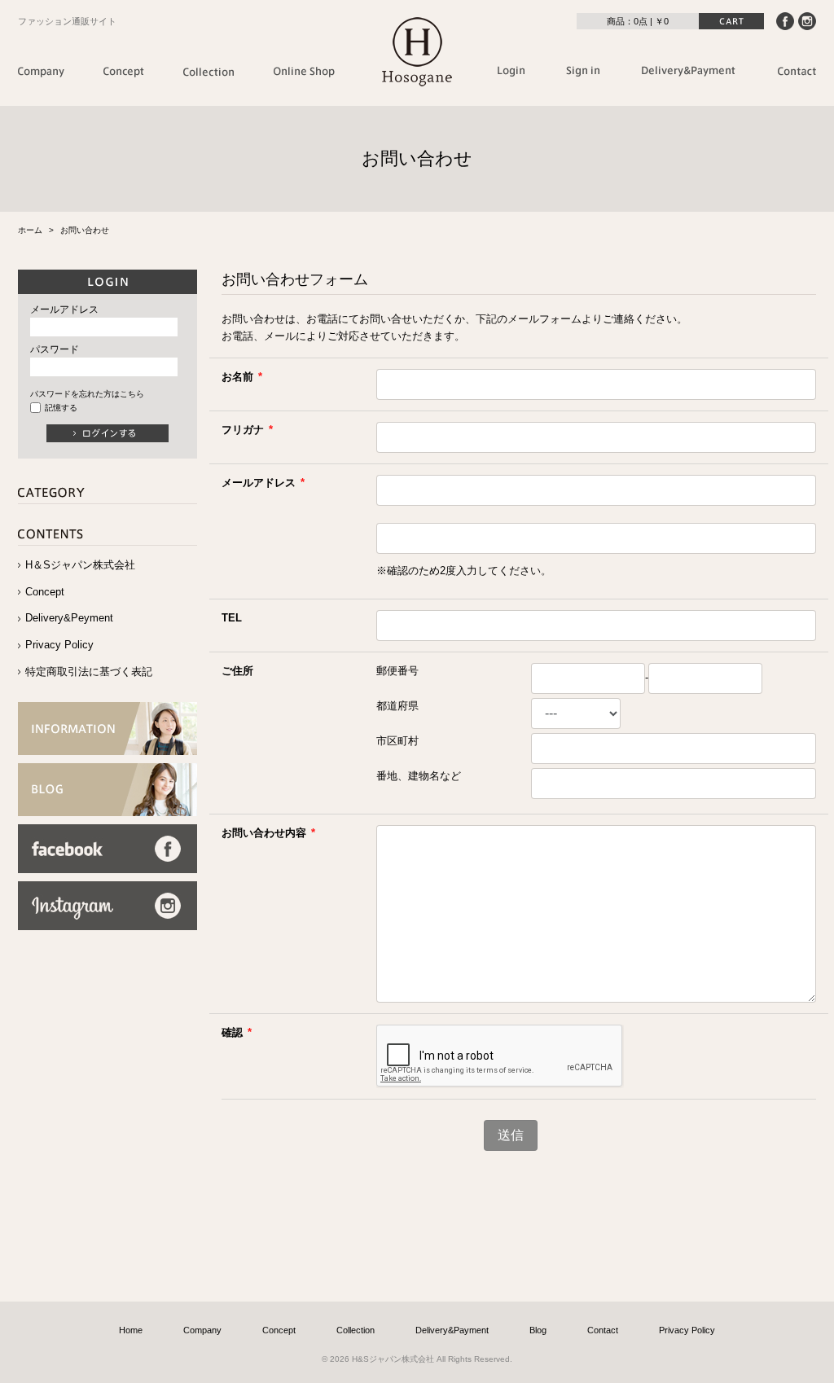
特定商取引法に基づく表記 (88, 671)
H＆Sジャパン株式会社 (80, 565)
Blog (537, 1330)
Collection (355, 1330)
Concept (44, 592)
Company (202, 1330)
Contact (602, 1330)
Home (131, 1330)
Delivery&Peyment (69, 618)
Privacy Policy (59, 645)
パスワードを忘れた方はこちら (87, 393)
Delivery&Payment (452, 1330)
